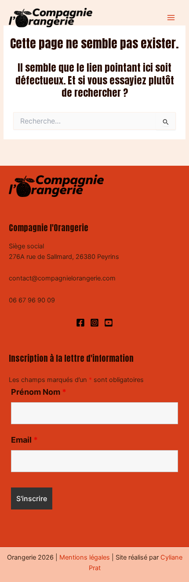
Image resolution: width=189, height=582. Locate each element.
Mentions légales (84, 557)
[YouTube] (108, 322)
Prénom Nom (38, 391)
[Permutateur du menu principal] (171, 17)
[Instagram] (94, 322)
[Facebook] (80, 322)
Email (24, 439)
